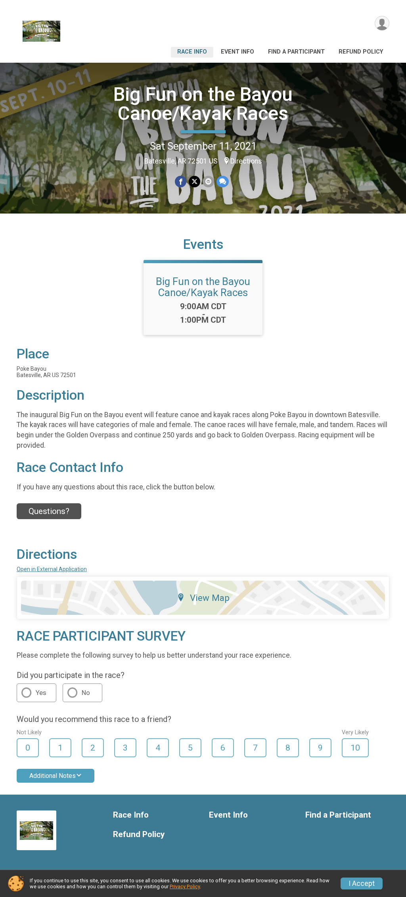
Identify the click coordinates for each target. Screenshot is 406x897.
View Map (210, 598)
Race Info (192, 51)
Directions (246, 161)
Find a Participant (296, 51)
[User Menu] (382, 23)
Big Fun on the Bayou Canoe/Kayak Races (203, 104)
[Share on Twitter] (194, 181)
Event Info (237, 51)
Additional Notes (52, 776)
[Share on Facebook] (180, 181)
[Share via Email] (208, 181)
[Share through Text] (222, 181)
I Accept (362, 883)
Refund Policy (361, 51)
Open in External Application (52, 569)
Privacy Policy (185, 886)
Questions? (49, 511)
